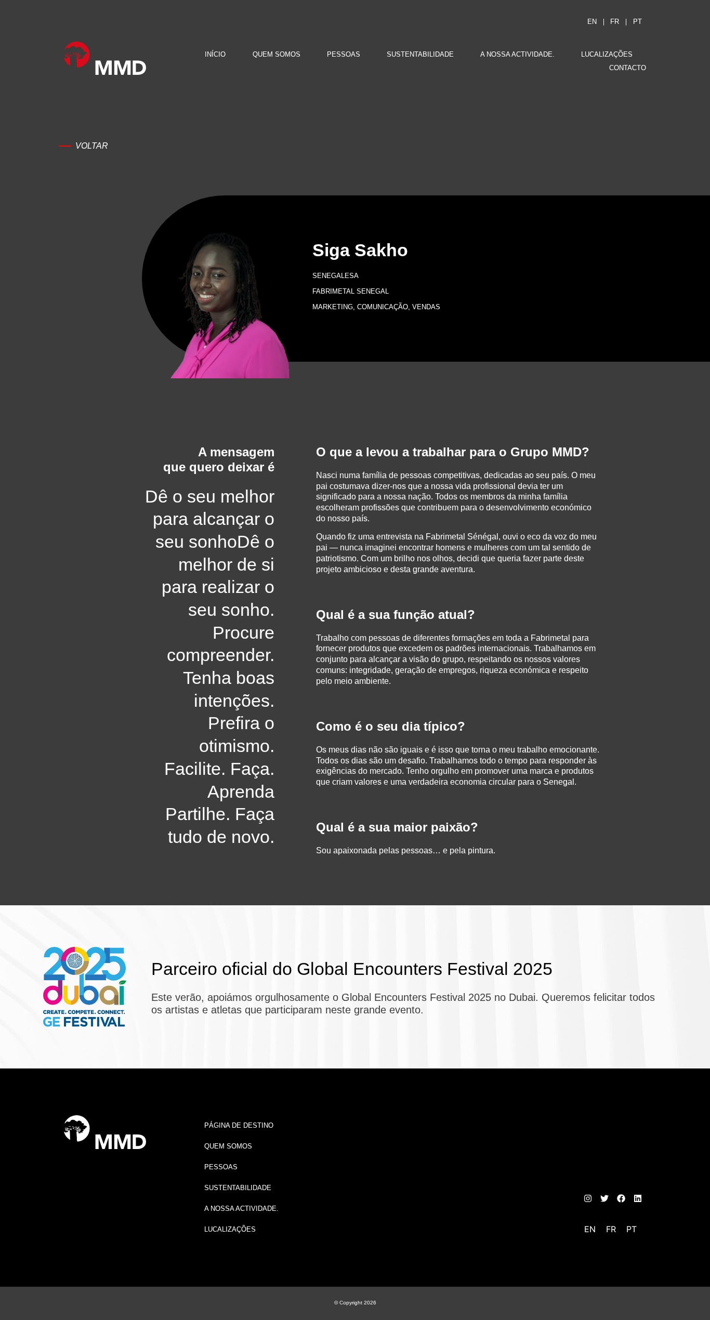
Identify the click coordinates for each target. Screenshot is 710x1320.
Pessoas (343, 54)
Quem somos (276, 54)
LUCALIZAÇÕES (607, 54)
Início (215, 54)
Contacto (627, 68)
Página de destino (238, 1125)
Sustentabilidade (420, 54)
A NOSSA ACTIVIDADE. (517, 54)
